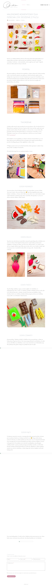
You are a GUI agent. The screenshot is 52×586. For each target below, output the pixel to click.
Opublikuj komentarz (11, 576)
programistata (12, 135)
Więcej (28, 4)
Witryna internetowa (37, 559)
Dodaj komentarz (11, 563)
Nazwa (9, 559)
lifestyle (23, 4)
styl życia (23, 20)
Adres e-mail (23, 559)
